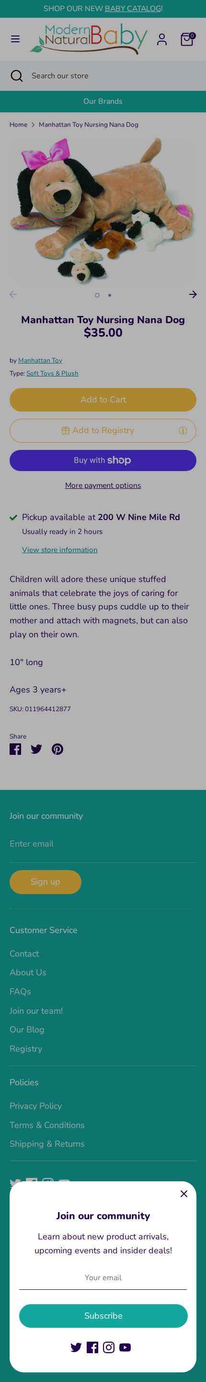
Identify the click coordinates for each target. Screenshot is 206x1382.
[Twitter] (76, 1347)
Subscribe (103, 1315)
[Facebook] (92, 1347)
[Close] (184, 1193)
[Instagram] (108, 1347)
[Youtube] (125, 1347)
